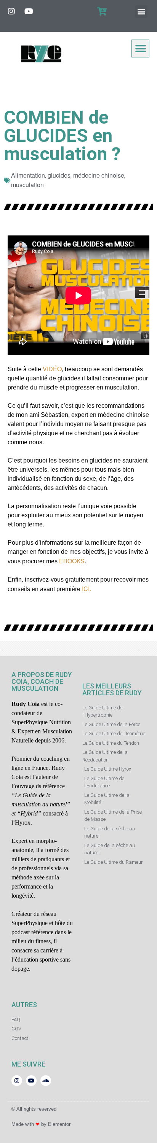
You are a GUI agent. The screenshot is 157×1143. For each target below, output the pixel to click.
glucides (59, 175)
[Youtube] (28, 11)
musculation (27, 184)
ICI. (85, 588)
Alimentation (28, 175)
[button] (141, 11)
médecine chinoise (98, 175)
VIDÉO (52, 368)
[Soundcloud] (45, 1080)
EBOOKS (71, 560)
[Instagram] (11, 11)
